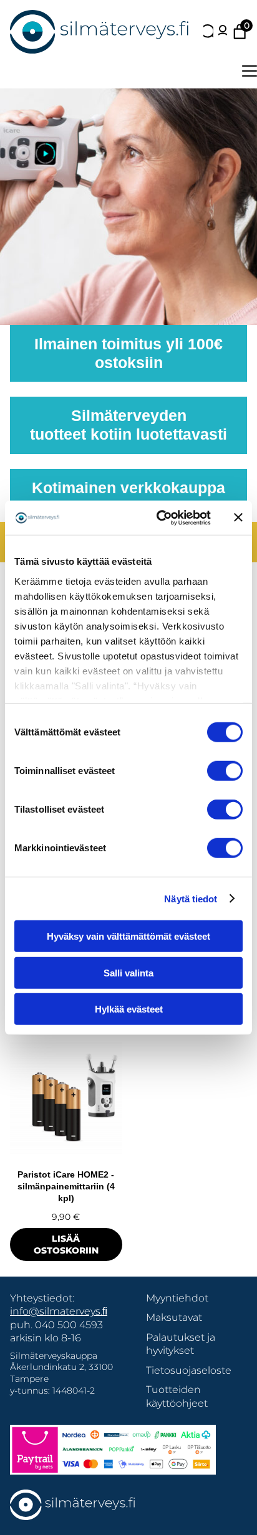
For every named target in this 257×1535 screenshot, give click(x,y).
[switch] (225, 771)
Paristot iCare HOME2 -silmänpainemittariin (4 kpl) (66, 1186)
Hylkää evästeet (129, 1009)
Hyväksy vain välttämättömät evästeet (128, 936)
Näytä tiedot (190, 898)
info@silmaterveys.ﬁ (58, 1311)
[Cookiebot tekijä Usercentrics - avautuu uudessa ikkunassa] (159, 517)
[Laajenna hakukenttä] (208, 31)
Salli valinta (128, 972)
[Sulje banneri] (238, 517)
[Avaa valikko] (249, 71)
